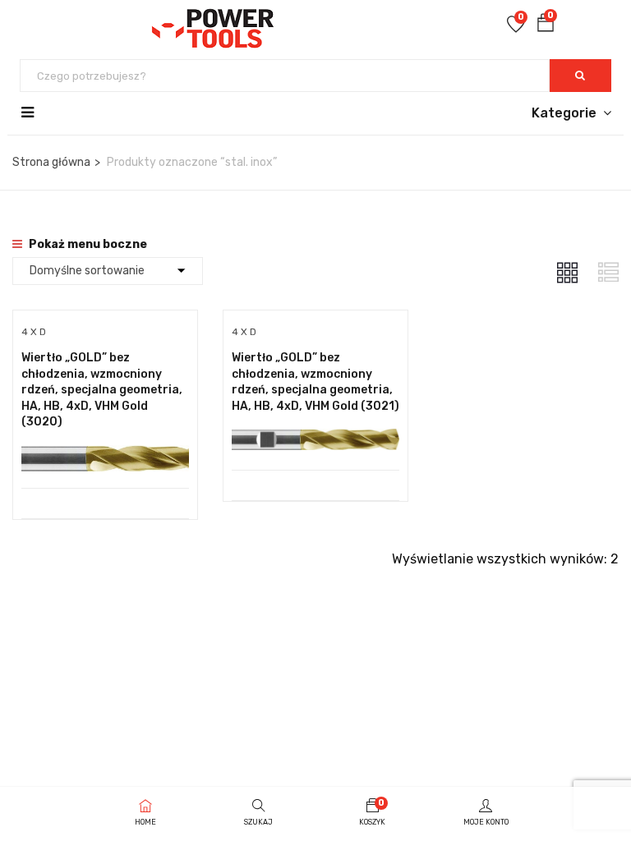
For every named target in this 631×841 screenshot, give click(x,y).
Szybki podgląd (104, 446)
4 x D (33, 332)
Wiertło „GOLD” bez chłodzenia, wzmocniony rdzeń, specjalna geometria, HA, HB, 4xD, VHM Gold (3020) (101, 390)
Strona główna (51, 162)
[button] (545, 26)
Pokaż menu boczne (86, 244)
